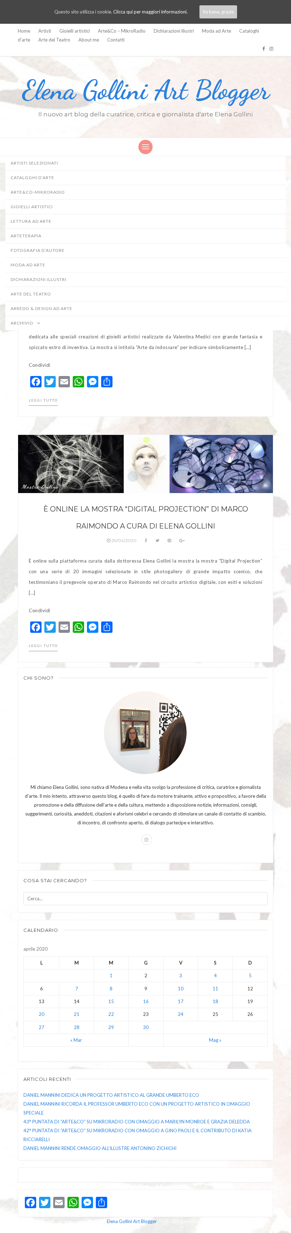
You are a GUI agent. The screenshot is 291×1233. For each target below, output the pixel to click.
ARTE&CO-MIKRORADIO (38, 192)
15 (111, 1001)
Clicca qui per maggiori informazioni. (150, 12)
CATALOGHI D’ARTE (32, 177)
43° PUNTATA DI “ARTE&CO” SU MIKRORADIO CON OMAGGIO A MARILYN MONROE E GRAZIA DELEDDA (136, 1121)
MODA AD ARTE (28, 264)
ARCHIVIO (22, 323)
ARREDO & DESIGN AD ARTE (41, 308)
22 (111, 1014)
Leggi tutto (43, 400)
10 (180, 988)
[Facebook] (263, 48)
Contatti (116, 40)
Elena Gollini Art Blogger (145, 90)
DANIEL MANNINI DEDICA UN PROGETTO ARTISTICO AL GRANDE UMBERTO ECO (111, 1095)
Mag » (215, 1040)
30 (146, 1027)
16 (146, 1001)
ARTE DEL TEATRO (31, 294)
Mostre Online (40, 486)
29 (111, 1027)
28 (76, 1027)
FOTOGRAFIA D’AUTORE (38, 250)
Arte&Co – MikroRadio (122, 31)
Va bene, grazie (218, 12)
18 (215, 1001)
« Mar (76, 1040)
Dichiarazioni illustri (174, 31)
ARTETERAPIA (26, 235)
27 (41, 1027)
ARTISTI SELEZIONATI (34, 163)
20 (41, 1014)
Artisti (44, 31)
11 (215, 988)
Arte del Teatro (54, 40)
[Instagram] (271, 48)
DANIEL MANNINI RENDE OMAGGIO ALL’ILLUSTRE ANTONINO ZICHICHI (99, 1148)
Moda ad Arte (216, 31)
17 (180, 1001)
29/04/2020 (124, 540)
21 (76, 1014)
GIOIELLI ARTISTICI (32, 206)
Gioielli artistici (74, 31)
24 (180, 1014)
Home (24, 31)
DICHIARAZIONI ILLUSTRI (38, 279)
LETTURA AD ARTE (31, 221)
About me (88, 40)
